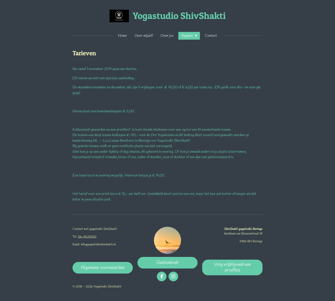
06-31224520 (87, 237)
